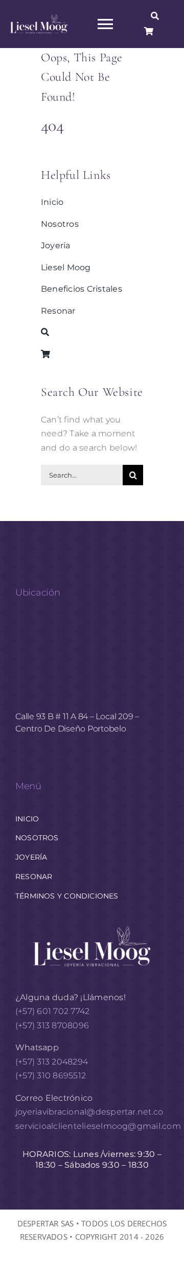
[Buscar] (155, 16)
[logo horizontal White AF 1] (92, 925)
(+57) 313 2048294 (51, 1062)
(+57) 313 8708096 (53, 1025)
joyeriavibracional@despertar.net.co (89, 1112)
